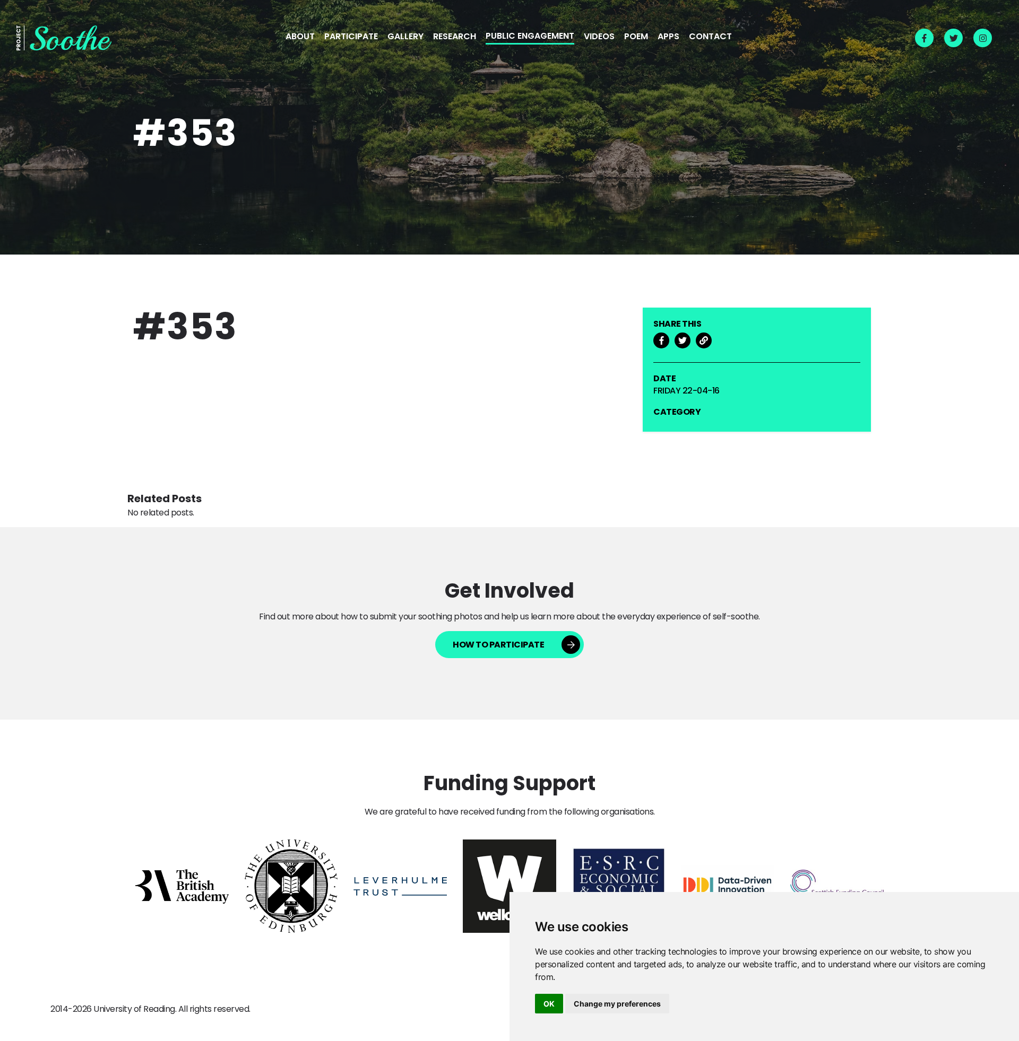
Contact (710, 37)
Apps (668, 37)
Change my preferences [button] (617, 1003)
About (300, 37)
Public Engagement (530, 36)
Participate (351, 37)
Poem (636, 37)
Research (454, 37)
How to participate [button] (498, 644)
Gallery (405, 37)
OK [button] (549, 1003)
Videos (599, 37)
